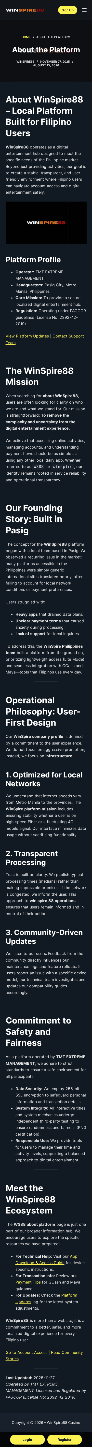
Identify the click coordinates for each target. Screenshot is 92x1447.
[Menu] (84, 10)
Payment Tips (28, 1282)
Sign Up (68, 10)
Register (65, 1439)
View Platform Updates (27, 336)
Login (27, 1439)
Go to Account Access (26, 1352)
